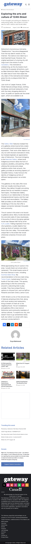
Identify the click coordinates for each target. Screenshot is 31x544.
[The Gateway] (12, 4)
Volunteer (3, 523)
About (2, 533)
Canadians (5, 65)
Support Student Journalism (12, 464)
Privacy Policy (4, 537)
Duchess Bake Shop (8, 275)
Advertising (4, 525)
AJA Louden (5, 224)
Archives (3, 532)
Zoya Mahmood (7, 27)
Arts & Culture (10, 9)
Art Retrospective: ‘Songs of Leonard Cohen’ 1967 (6, 365)
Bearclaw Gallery (11, 159)
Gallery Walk (8, 144)
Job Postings (4, 530)
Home (4, 9)
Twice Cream (5, 279)
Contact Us (4, 535)
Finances (3, 528)
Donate (3, 526)
